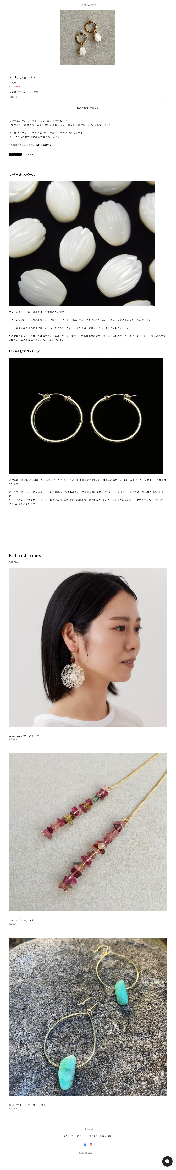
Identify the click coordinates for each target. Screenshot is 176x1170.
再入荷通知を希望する (88, 108)
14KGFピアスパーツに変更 (23, 92)
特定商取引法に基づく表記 (100, 1136)
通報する (30, 154)
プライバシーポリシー (74, 1136)
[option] (88, 37)
